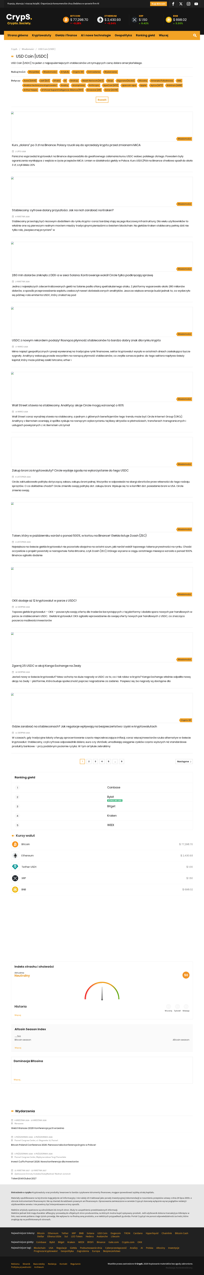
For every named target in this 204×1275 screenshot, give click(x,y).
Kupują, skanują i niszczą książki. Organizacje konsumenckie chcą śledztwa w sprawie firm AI (53, 3)
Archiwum (39, 1267)
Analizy (64, 85)
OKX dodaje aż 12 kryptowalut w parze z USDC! (44, 601)
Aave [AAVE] (30, 80)
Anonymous (78, 85)
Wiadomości (28, 48)
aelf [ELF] (44, 80)
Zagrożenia (83, 1251)
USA (51, 1247)
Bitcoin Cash (181, 1233)
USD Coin (102, 1233)
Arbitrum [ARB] (174, 85)
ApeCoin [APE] (110, 85)
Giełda (73, 1247)
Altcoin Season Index (30, 1029)
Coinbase (113, 787)
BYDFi (90, 1242)
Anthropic (94, 85)
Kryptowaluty (41, 35)
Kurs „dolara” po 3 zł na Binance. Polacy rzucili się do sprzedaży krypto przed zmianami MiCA (76, 145)
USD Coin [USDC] (46, 48)
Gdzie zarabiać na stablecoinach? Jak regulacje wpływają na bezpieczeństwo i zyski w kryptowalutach (84, 726)
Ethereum (111, 16)
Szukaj (195, 35)
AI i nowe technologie (96, 35)
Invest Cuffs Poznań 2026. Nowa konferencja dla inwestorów (45, 1161)
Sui (66, 1236)
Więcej (163, 35)
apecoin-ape (129, 85)
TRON (127, 1233)
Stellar (40, 1236)
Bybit (110, 797)
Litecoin (115, 1236)
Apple (143, 85)
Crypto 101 (78, 71)
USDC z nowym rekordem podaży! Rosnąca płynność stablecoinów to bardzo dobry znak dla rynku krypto (86, 340)
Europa (96, 1251)
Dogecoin (116, 1233)
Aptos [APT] (157, 85)
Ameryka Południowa (162, 80)
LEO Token (77, 1236)
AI (65, 80)
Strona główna (17, 35)
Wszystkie (34, 71)
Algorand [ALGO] (125, 80)
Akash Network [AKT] (92, 80)
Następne (183, 761)
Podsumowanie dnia (91, 1247)
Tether (65, 1233)
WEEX (110, 825)
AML (179, 80)
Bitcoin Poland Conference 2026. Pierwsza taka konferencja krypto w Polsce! (53, 1144)
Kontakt (63, 1263)
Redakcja (52, 1263)
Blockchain (40, 1247)
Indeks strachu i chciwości (34, 967)
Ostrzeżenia (93, 71)
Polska (149, 1247)
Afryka (56, 80)
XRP (141, 16)
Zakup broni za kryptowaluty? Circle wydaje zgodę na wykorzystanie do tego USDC (70, 470)
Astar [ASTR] (111, 89)
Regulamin (75, 1263)
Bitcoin (75, 16)
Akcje (110, 80)
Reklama (15, 1263)
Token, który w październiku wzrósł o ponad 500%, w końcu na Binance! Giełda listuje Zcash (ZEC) (79, 536)
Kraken (112, 815)
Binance (101, 1242)
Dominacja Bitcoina (28, 1061)
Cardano (138, 1233)
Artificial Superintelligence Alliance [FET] (62, 89)
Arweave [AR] (94, 89)
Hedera (90, 1236)
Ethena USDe (54, 1236)
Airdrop (74, 80)
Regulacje (61, 1247)
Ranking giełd (145, 35)
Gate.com (114, 1242)
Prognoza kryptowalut (46, 1251)
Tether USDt (29, 867)
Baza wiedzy (39, 1263)
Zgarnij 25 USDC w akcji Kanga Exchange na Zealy (46, 666)
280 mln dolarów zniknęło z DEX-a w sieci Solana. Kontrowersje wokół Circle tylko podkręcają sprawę (82, 275)
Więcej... (17, 1079)
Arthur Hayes (30, 89)
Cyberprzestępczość (116, 1247)
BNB (175, 16)
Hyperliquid (152, 1233)
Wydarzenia (110, 71)
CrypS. (14, 48)
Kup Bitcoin (158, 3)
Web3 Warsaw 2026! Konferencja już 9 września (37, 1128)
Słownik (26, 1263)
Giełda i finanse (66, 35)
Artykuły (65, 71)
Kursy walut (25, 835)
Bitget (111, 806)
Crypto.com (128, 1242)
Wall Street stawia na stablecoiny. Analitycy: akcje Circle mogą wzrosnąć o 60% (68, 405)
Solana (90, 1233)
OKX (140, 1242)
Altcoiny (142, 80)
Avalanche (102, 1236)
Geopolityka (123, 35)
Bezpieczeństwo (111, 1251)
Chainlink (167, 1233)
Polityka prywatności (21, 1267)
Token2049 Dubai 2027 (23, 1178)
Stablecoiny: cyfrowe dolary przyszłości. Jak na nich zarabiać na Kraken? (63, 210)
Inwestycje (173, 1247)
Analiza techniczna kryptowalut (40, 85)
